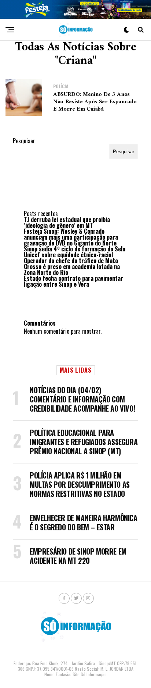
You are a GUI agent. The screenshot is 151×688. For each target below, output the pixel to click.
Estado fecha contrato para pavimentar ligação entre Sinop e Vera (73, 281)
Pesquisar (24, 140)
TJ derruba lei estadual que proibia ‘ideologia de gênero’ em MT (67, 222)
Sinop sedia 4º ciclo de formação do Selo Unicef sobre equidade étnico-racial (74, 251)
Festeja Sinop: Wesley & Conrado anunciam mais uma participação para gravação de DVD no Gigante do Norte (71, 237)
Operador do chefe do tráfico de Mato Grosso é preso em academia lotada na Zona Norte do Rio (72, 266)
